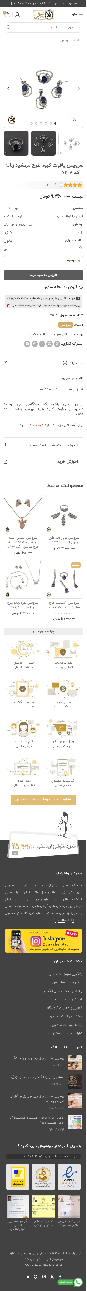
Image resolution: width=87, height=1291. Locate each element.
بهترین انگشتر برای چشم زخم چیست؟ (39, 1058)
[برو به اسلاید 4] (41, 123)
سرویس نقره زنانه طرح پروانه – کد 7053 (23, 605)
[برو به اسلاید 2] (51, 123)
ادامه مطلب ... (64, 920)
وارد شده (36, 425)
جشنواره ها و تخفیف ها (65, 1016)
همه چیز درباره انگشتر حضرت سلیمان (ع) (37, 1077)
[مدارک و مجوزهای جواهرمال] (69, 1206)
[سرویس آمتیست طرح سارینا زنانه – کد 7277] (64, 579)
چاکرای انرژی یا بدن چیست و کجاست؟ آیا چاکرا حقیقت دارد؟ (37, 1120)
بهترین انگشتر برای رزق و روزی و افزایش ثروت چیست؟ (37, 1098)
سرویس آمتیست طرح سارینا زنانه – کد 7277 (64, 605)
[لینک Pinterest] (49, 344)
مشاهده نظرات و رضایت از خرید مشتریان (43, 799)
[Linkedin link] (42, 344)
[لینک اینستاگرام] (44, 1277)
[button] (78, 88)
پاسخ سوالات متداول (67, 1025)
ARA (28, 1264)
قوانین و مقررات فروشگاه (64, 1008)
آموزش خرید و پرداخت (66, 999)
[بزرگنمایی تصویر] (74, 119)
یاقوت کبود (38, 334)
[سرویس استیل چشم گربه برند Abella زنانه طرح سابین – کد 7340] (23, 514)
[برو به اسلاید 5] (36, 123)
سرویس (66, 40)
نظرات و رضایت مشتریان (65, 1033)
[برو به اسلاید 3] (46, 123)
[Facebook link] (60, 1277)
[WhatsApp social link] (35, 344)
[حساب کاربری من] (17, 14)
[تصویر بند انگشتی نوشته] (75, 1062)
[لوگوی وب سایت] (43, 14)
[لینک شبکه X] (57, 344)
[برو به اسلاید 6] (31, 123)
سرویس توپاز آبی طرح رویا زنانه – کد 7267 (64, 540)
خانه (80, 40)
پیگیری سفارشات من (67, 982)
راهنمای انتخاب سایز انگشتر (63, 991)
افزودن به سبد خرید (43, 275)
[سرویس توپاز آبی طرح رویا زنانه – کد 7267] (64, 514)
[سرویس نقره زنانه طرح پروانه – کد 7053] (23, 579)
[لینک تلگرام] (27, 344)
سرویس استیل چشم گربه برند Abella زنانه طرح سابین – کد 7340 (22, 542)
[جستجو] (9, 27)
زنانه (66, 334)
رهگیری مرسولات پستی (65, 974)
